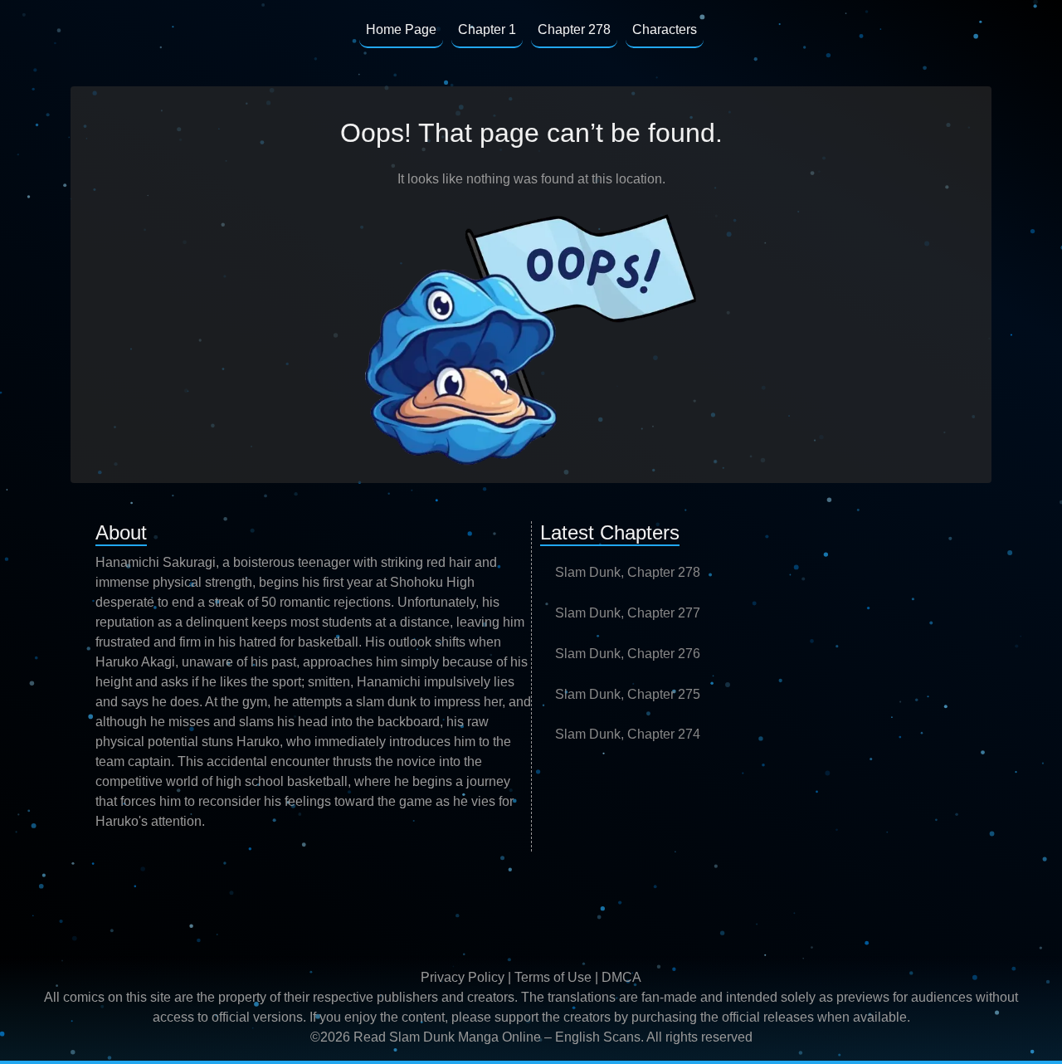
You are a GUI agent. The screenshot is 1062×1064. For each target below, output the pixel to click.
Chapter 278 (574, 29)
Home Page (401, 29)
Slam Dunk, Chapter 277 (627, 613)
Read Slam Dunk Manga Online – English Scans (497, 1037)
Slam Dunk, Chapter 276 (627, 654)
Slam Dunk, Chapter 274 (627, 734)
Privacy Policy (462, 977)
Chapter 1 (487, 29)
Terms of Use (553, 977)
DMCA (621, 977)
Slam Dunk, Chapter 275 (627, 694)
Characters (664, 29)
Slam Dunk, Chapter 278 (627, 572)
